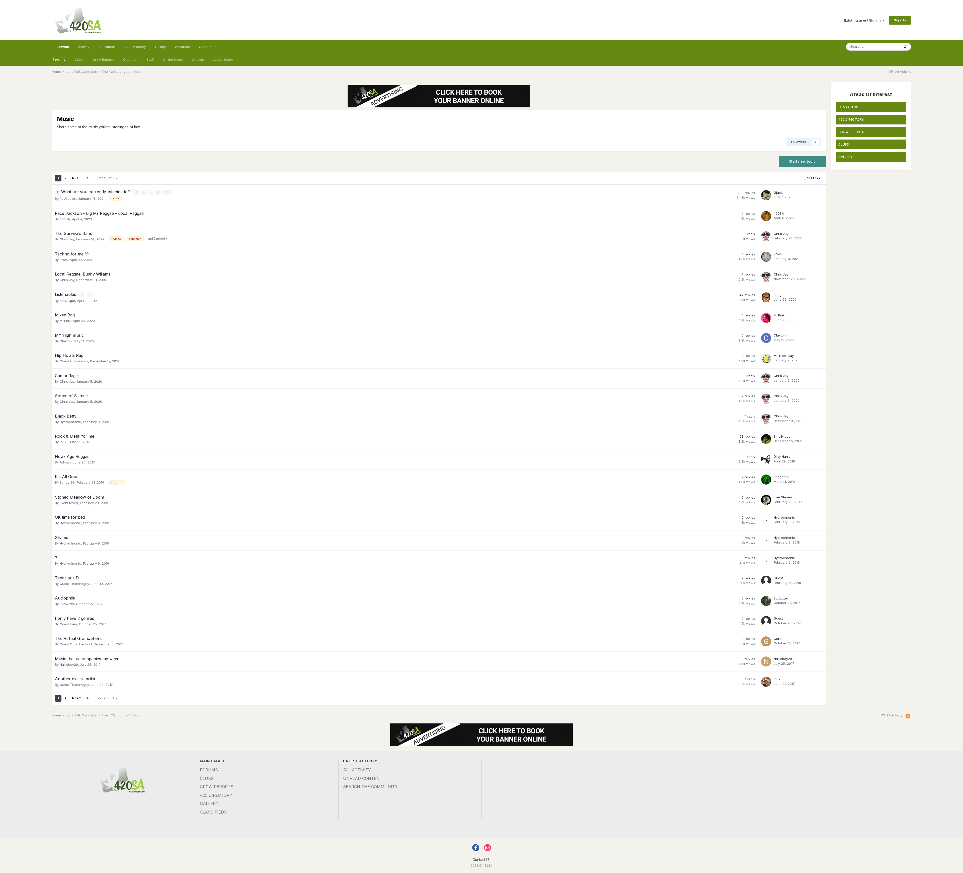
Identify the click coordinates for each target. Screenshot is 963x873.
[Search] (905, 46)
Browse (62, 47)
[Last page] (87, 178)
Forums (59, 59)
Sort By (813, 178)
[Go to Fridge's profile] (766, 297)
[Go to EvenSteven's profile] (766, 500)
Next (76, 178)
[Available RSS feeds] (908, 716)
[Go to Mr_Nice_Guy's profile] (766, 358)
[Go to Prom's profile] (766, 257)
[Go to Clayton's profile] (766, 338)
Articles (198, 59)
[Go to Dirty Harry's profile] (766, 459)
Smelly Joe (782, 436)
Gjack (778, 192)
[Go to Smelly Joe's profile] (766, 439)
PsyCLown (68, 198)
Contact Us (207, 47)
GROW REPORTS (851, 132)
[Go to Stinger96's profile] (766, 480)
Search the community (370, 786)
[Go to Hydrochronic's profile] (766, 520)
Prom (64, 260)
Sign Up (900, 20)
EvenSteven (69, 503)
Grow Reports (103, 59)
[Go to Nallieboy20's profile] (766, 661)
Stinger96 (67, 482)
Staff (150, 59)
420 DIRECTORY (851, 119)
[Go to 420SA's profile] (766, 216)
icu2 (63, 442)
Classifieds (107, 47)
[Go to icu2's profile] (766, 682)
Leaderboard (223, 59)
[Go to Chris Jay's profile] (766, 236)
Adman (65, 462)
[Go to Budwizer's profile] (766, 601)
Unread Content (362, 778)
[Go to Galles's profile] (766, 641)
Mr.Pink (65, 321)
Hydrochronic (70, 422)
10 (166, 192)
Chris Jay (67, 239)
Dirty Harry (782, 456)
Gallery (160, 47)
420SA (65, 219)
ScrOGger (67, 301)
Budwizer (67, 604)
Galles (778, 639)
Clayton (66, 341)
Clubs (79, 59)
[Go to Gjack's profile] (766, 195)
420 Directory (135, 47)
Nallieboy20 (69, 664)
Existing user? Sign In (863, 20)
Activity (83, 47)
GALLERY (845, 157)
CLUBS (843, 144)
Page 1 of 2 (107, 178)
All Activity (357, 769)
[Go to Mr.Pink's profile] (766, 318)
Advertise (182, 47)
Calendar (130, 59)
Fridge (778, 295)
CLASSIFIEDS (848, 107)
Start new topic (802, 161)
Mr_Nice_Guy (784, 356)
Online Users (173, 59)
